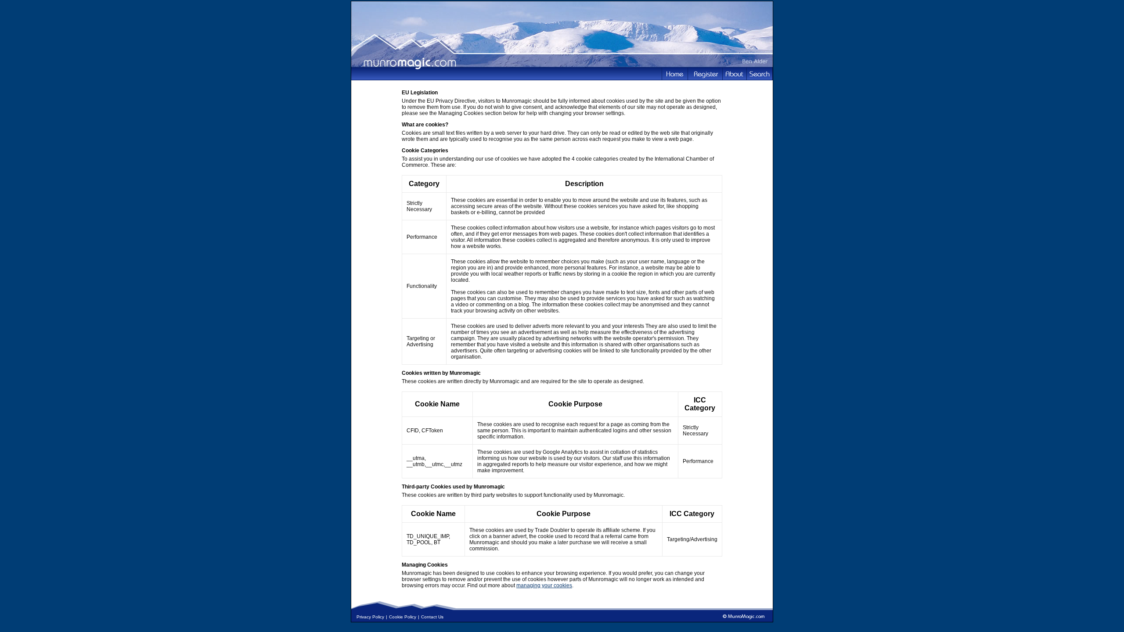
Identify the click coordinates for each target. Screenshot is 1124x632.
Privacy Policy (370, 616)
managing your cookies (544, 585)
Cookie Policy (402, 616)
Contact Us (432, 616)
